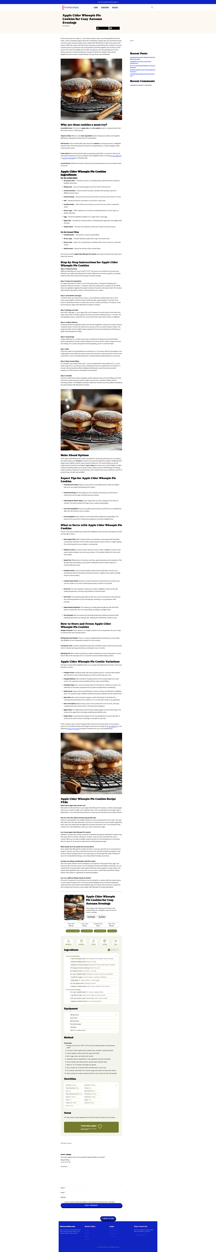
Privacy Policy (113, 1230)
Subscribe (105, 7)
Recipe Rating (65, 1160)
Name (63, 1188)
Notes (115, 944)
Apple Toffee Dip (116, 156)
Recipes (115, 7)
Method (93, 944)
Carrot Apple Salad (68, 158)
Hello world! (148, 85)
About (87, 1236)
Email (63, 1193)
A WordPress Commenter (136, 85)
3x (114, 950)
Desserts (69, 1143)
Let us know (85, 1129)
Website (63, 1197)
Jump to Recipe (103, 28)
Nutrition (104, 944)
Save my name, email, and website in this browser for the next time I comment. (90, 1202)
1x (109, 950)
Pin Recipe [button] (102, 916)
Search (132, 41)
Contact (87, 1239)
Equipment (81, 944)
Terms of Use (113, 1233)
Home (96, 7)
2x (111, 950)
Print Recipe (115, 28)
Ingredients (68, 944)
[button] (116, 956)
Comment (64, 1166)
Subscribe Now (140, 1235)
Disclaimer (112, 1236)
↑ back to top (108, 1218)
